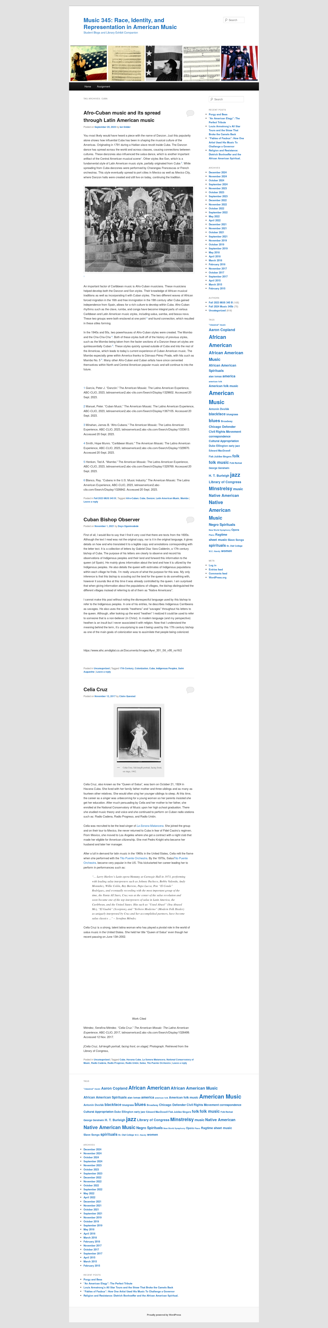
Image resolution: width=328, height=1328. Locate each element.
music (238, 488)
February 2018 (217, 264)
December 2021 (218, 224)
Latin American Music (167, 498)
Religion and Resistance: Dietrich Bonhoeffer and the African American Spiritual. (225, 154)
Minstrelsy (220, 488)
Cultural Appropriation (224, 441)
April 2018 (215, 256)
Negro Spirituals (222, 524)
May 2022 (214, 216)
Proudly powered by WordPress (164, 1314)
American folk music (223, 386)
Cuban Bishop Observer (112, 519)
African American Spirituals (105, 1097)
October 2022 (216, 208)
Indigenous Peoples (166, 668)
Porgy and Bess (218, 114)
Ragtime (221, 534)
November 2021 (218, 228)
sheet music (218, 539)
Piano (211, 534)
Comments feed (218, 573)
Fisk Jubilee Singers (220, 456)
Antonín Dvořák (219, 409)
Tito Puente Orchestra (133, 858)
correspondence (219, 436)
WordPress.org (217, 577)
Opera (235, 530)
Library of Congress (225, 481)
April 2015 (215, 280)
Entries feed (216, 569)
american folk (215, 381)
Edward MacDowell (219, 450)
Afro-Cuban (132, 498)
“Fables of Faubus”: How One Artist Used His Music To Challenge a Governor (226, 142)
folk (235, 456)
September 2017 (218, 276)
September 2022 (218, 212)
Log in (212, 565)
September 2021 (218, 236)
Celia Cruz (95, 689)
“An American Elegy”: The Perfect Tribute (108, 1283)
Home (87, 86)
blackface (217, 413)
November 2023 (218, 188)
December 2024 (218, 172)
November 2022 (218, 204)
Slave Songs (236, 540)
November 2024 (218, 176)
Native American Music (219, 510)
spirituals (217, 545)
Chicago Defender (222, 426)
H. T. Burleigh (219, 475)
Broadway (227, 421)
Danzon (151, 498)
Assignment (103, 86)
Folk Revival (236, 463)
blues (214, 420)
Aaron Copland (222, 329)
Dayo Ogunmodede (128, 526)
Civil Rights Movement (225, 431)
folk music (219, 462)
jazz (235, 474)
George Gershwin (219, 468)
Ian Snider (125, 127)
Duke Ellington (218, 446)
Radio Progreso (115, 1063)
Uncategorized (102, 668)
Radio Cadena (98, 1063)
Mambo (184, 498)
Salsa (143, 1063)
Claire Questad (127, 696)
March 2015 (215, 284)
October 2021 (216, 232)
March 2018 (215, 260)
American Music (220, 1096)
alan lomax (215, 376)
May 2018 (214, 252)
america (228, 376)
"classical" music (217, 324)
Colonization (141, 668)
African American (149, 1087)
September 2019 (218, 248)
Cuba (142, 498)
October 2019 (216, 244)
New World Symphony (220, 530)
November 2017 (218, 268)
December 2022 (218, 200)
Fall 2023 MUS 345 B (105, 498)
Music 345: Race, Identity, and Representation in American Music (130, 23)
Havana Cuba (133, 1059)
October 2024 (216, 180)
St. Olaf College (234, 545)
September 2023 (218, 196)
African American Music (194, 1088)
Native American (224, 495)
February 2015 (217, 288)
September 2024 (218, 184)
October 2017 (216, 272)
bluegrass (232, 414)
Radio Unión (132, 1063)
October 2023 (216, 192)
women (226, 550)
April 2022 (215, 220)
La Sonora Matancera (150, 826)
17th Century (127, 668)
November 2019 (218, 240)
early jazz (234, 446)
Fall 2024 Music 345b (221, 306)
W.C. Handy (214, 551)
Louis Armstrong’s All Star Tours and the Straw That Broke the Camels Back (224, 130)
